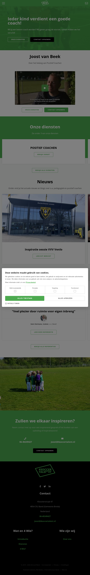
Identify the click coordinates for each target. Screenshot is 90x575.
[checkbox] (35, 291)
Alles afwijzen (65, 298)
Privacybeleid (31, 282)
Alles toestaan (24, 298)
